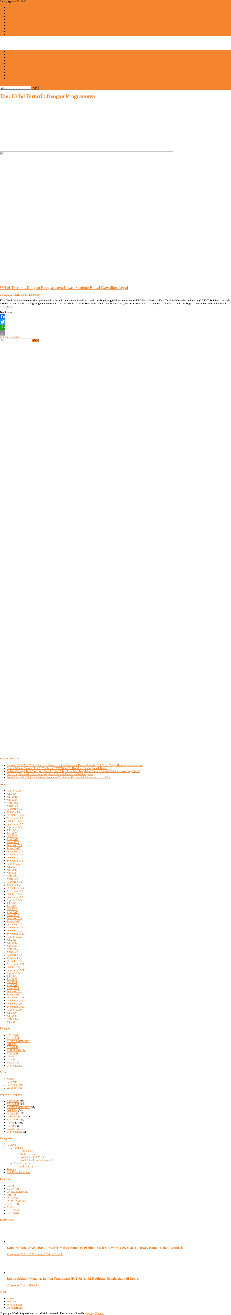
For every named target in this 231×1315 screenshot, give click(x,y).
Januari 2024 (13, 884)
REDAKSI (13, 75)
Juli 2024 (12, 866)
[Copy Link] (115, 333)
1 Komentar (33, 294)
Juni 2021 (12, 979)
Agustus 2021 (14, 973)
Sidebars (18, 1147)
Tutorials (11, 1169)
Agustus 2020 (14, 1009)
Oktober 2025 (14, 821)
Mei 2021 (12, 982)
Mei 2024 (12, 872)
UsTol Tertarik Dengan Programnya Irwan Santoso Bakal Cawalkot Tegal (64, 287)
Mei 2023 (12, 909)
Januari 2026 (13, 811)
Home (10, 7)
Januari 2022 (13, 958)
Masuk (10, 1078)
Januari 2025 (13, 848)
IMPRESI (12, 19)
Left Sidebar (26, 1151)
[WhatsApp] (115, 327)
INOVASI (12, 22)
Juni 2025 (12, 833)
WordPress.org (14, 1087)
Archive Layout (22, 1163)
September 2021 (15, 970)
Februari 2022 (14, 954)
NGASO (11, 31)
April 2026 (12, 802)
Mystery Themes (95, 1313)
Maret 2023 (13, 915)
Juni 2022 (12, 942)
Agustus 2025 (14, 827)
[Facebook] (115, 316)
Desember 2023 (15, 888)
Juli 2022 (12, 939)
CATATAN (13, 34)
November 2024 (15, 854)
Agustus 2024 (14, 863)
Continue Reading (9, 337)
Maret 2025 (13, 842)
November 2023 (15, 891)
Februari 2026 (14, 808)
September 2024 (15, 860)
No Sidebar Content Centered (36, 1160)
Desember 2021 (15, 961)
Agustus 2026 (14, 790)
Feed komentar (15, 1084)
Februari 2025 (14, 845)
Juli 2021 (12, 976)
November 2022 (15, 927)
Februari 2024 (14, 881)
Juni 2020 (12, 1015)
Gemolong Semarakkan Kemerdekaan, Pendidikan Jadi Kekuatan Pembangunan (50, 774)
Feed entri (12, 1081)
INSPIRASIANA (16, 25)
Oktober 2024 (14, 857)
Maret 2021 (13, 988)
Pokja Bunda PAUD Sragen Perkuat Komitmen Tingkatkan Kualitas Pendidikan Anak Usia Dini (58, 777)
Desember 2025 (15, 815)
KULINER (13, 28)
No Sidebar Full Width (32, 1157)
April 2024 (12, 875)
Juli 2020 (12, 1012)
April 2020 (12, 1018)
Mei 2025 (12, 836)
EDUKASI (13, 13)
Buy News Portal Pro (18, 1172)
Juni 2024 (12, 869)
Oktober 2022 (14, 930)
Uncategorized (14, 1065)
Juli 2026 (12, 793)
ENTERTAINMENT (18, 16)
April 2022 (12, 948)
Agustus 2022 (14, 936)
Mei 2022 (12, 945)
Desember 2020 (15, 997)
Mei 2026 (12, 799)
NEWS (11, 10)
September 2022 (15, 933)
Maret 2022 (13, 951)
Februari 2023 (14, 918)
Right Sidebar (27, 1154)
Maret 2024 (13, 878)
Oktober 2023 (14, 894)
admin (23, 294)
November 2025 (15, 818)
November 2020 (15, 1000)
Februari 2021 (14, 991)
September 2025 (15, 824)
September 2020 (15, 1006)
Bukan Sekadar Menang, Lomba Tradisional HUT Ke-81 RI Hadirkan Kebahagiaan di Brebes (57, 768)
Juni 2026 (12, 796)
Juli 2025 (12, 830)
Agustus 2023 (14, 900)
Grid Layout (26, 1166)
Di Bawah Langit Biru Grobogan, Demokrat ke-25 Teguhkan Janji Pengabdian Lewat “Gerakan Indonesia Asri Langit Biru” (73, 771)
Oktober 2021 (14, 967)
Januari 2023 (13, 921)
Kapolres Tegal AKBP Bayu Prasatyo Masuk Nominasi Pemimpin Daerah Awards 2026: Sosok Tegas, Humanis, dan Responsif (75, 765)
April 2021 (12, 985)
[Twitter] (115, 322)
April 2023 (12, 912)
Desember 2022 (15, 924)
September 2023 (15, 897)
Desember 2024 (15, 851)
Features (11, 1144)
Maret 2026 (13, 805)
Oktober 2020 (14, 1003)
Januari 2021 (13, 994)
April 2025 (12, 839)
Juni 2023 (12, 906)
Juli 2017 (12, 1021)
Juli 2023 (12, 903)
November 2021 (15, 964)
